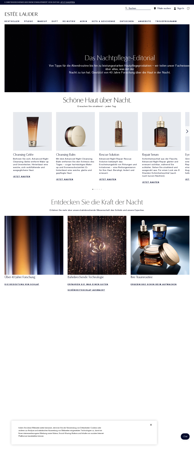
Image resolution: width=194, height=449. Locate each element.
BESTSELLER (12, 21)
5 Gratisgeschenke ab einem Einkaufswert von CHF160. (40, 2)
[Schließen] (151, 425)
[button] (185, 436)
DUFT (55, 21)
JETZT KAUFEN (21, 176)
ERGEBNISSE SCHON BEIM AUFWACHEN (154, 284)
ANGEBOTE (144, 21)
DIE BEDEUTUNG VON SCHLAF (22, 284)
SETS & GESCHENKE (103, 21)
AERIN (83, 21)
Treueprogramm (166, 21)
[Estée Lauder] (21, 14)
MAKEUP (42, 21)
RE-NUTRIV (69, 21)
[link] (32, 145)
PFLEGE (28, 21)
